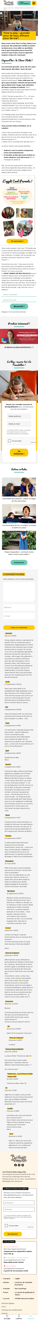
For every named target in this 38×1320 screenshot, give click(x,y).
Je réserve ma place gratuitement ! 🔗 (19, 347)
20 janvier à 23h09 (14, 1029)
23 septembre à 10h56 (13, 709)
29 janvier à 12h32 (11, 930)
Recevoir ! (19, 306)
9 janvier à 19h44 (11, 1052)
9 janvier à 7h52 (11, 1090)
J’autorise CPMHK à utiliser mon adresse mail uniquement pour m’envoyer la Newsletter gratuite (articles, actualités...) (19, 432)
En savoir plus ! (17, 241)
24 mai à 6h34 (10, 864)
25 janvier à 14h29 (11, 955)
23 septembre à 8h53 (13, 753)
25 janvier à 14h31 (15, 1040)
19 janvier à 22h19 (11, 1004)
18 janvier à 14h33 (15, 1136)
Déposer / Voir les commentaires (14, 312)
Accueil (5, 7)
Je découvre (19, 562)
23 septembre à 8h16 (12, 767)
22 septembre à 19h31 (13, 838)
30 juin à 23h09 (10, 636)
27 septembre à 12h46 (13, 684)
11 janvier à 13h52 (13, 1111)
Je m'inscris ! (19, 452)
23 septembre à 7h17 (12, 818)
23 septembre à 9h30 (13, 725)
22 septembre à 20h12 (15, 893)
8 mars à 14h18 (12, 1079)
